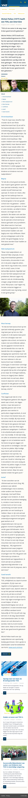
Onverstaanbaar (6, 96)
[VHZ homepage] (4, 3)
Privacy (8, 795)
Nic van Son (4, 78)
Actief (4, 109)
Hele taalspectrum (7, 101)
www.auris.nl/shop (15, 647)
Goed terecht (5, 111)
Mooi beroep (5, 104)
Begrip (4, 99)
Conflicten (5, 106)
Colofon (3, 795)
